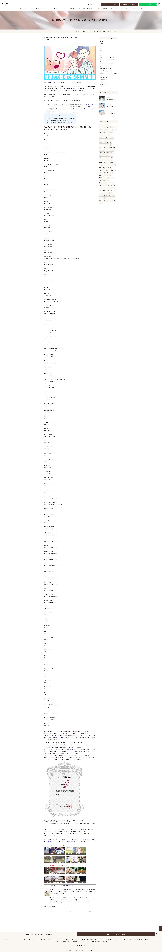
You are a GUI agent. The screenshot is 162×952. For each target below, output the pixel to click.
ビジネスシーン (108, 167)
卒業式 (114, 147)
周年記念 (111, 170)
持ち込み (108, 134)
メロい (114, 165)
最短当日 (111, 139)
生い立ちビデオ (113, 127)
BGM (100, 192)
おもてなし (111, 182)
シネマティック (110, 132)
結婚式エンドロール (102, 187)
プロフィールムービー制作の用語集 (107, 64)
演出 (112, 157)
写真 (101, 50)
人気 (111, 190)
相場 (105, 172)
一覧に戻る (70, 911)
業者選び (104, 190)
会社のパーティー (106, 192)
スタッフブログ (103, 53)
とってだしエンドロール (103, 124)
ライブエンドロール (102, 132)
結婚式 (101, 43)
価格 (103, 167)
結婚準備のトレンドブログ (105, 82)
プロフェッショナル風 (108, 147)
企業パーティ (112, 150)
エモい (115, 129)
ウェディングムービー (108, 175)
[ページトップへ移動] (157, 934)
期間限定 (100, 162)
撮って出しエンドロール (103, 182)
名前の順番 (107, 185)
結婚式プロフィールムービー (104, 144)
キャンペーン (106, 162)
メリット (100, 147)
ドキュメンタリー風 (102, 160)
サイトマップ (106, 941)
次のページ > (92, 911)
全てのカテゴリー (104, 41)
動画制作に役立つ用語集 (105, 84)
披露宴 (109, 187)
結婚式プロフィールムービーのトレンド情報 (108, 74)
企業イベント (101, 185)
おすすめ (100, 175)
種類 (115, 170)
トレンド (111, 172)
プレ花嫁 (100, 134)
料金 (108, 172)
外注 (101, 55)
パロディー (111, 137)
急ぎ (111, 142)
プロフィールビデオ (107, 165)
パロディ (113, 197)
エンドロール (108, 197)
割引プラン (107, 155)
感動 (115, 200)
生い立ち (113, 195)
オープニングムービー (110, 177)
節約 (105, 134)
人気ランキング (102, 152)
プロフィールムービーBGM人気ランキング (109, 60)
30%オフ (101, 165)
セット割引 (101, 155)
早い (103, 197)
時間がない (101, 142)
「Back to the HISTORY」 (104, 157)
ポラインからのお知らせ (105, 66)
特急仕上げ (107, 142)
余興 (111, 155)
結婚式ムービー (102, 177)
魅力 (112, 144)
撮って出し (111, 200)
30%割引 (111, 162)
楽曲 (108, 190)
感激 (100, 167)
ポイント (100, 172)
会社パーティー (106, 129)
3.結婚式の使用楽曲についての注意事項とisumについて (58, 122)
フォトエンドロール (102, 180)
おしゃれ (100, 203)
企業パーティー (102, 170)
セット (100, 200)
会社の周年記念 (106, 150)
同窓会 (100, 150)
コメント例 (113, 185)
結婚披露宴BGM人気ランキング (107, 77)
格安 (112, 160)
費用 (112, 129)
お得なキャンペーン (109, 152)
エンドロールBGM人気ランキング (107, 57)
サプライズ (105, 200)
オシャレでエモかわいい (103, 137)
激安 (108, 160)
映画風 (100, 139)
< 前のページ (48, 911)
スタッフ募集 (103, 86)
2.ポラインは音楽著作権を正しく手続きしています (57, 120)
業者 (111, 192)
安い (100, 197)
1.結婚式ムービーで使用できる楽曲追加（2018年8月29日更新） (60, 119)
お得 (108, 180)
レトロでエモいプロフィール (104, 127)
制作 (101, 46)
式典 (107, 170)
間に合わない (105, 139)
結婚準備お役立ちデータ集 (105, 79)
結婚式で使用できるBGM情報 (50, 906)
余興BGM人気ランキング (105, 68)
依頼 (109, 195)
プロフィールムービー (103, 195)
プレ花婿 (100, 129)
